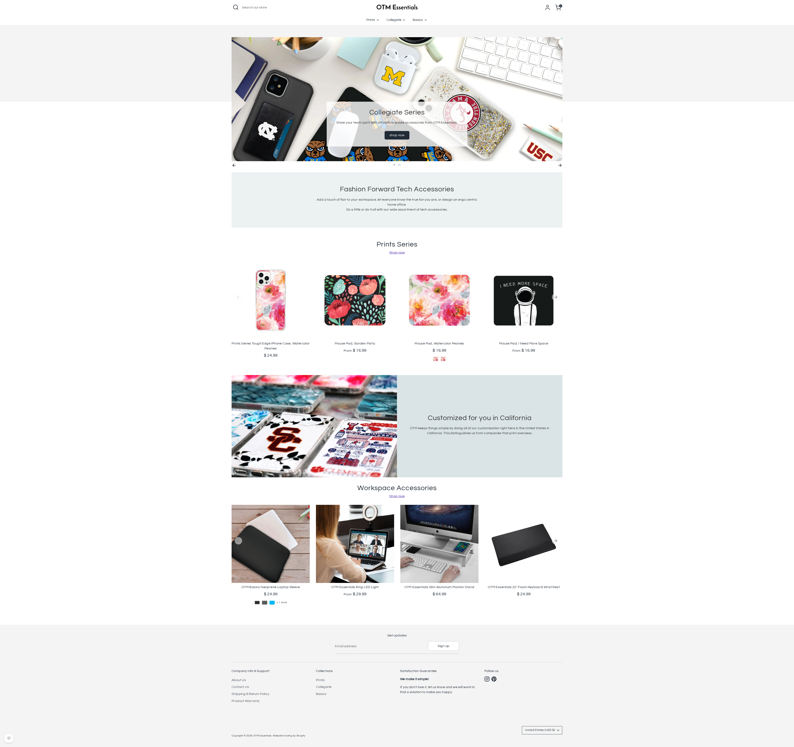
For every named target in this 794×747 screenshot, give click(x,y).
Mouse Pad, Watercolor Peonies (439, 343)
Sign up (444, 646)
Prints (370, 19)
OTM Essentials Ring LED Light (355, 587)
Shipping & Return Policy (250, 694)
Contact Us (240, 687)
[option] (397, 99)
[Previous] (234, 164)
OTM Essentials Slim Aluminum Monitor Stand (439, 587)
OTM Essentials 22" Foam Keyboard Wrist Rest (524, 587)
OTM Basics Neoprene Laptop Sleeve (271, 587)
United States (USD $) (540, 730)
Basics (418, 19)
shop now (397, 135)
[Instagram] (486, 679)
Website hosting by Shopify (289, 735)
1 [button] (394, 165)
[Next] (559, 164)
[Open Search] (236, 7)
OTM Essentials (262, 735)
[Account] (547, 7)
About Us (239, 680)
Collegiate (394, 19)
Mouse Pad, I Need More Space (523, 343)
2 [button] (400, 164)
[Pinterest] (493, 679)
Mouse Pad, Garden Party (355, 343)
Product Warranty (245, 701)
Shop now (397, 252)
